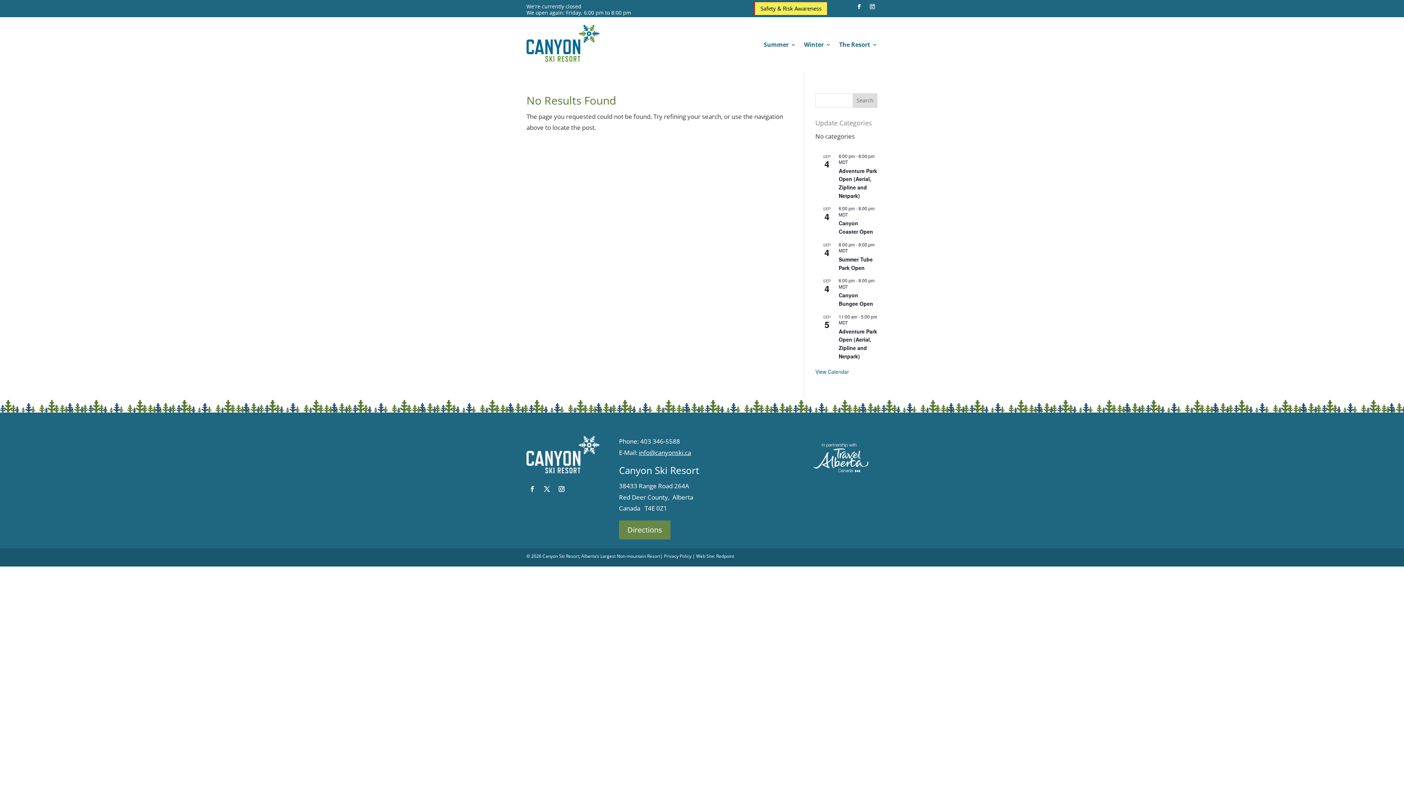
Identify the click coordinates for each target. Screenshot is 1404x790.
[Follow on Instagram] (872, 6)
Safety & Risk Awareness (791, 8)
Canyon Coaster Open (856, 227)
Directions (644, 530)
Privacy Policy (677, 556)
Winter (814, 45)
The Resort (854, 45)
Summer (776, 45)
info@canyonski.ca (665, 452)
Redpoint (725, 556)
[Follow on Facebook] (859, 6)
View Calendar (832, 371)
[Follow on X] (547, 489)
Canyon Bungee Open (856, 299)
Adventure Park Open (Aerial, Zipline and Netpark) (858, 183)
